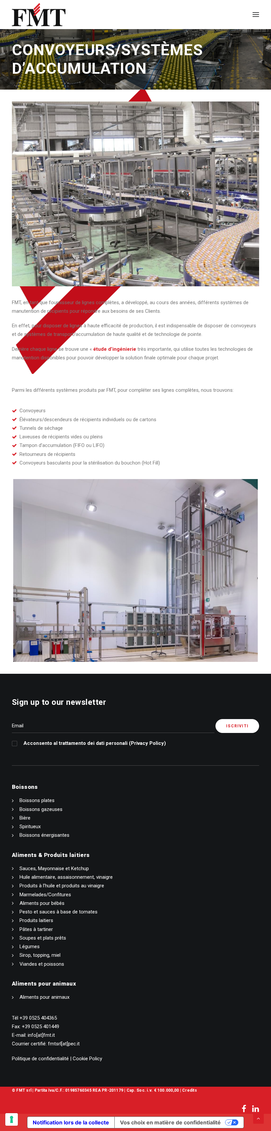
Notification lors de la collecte (71, 1122)
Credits (189, 1090)
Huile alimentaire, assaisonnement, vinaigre (66, 877)
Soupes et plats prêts (42, 938)
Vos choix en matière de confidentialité (170, 1122)
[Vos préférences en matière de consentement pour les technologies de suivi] (11, 1119)
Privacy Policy (147, 743)
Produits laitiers (36, 920)
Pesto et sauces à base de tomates (58, 912)
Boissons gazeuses (40, 809)
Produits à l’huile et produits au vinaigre (61, 886)
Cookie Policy (87, 1059)
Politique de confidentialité (40, 1059)
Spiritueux (30, 826)
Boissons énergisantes (44, 835)
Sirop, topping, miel (39, 955)
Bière (24, 818)
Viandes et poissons (41, 964)
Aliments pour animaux (44, 997)
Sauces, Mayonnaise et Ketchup (54, 868)
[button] (256, 14)
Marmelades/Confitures (45, 895)
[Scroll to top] (258, 1118)
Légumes (29, 946)
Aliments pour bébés (41, 903)
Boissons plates (37, 800)
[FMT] (38, 14)
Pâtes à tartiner (36, 929)
